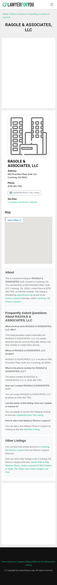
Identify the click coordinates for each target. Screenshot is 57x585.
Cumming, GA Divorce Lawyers (22, 202)
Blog (29, 562)
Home (5, 13)
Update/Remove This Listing (29, 415)
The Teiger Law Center (24, 469)
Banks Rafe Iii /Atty (40, 462)
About (29, 565)
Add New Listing (32, 429)
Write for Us (37, 562)
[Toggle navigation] (51, 4)
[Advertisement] (28, 73)
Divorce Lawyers (18, 13)
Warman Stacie (12, 465)
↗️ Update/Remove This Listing (24, 193)
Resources (50, 562)
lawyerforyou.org (24, 295)
